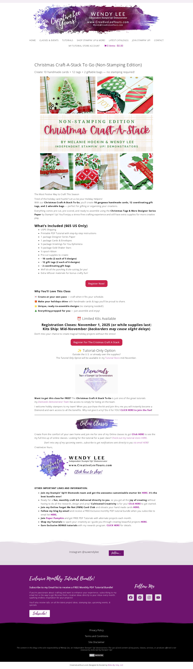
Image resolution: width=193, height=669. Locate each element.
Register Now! (96, 283)
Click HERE (138, 434)
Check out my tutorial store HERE (129, 437)
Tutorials (67, 40)
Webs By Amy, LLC (115, 665)
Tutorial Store (112, 357)
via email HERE (140, 442)
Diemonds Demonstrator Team (53, 401)
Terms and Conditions (96, 636)
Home (32, 40)
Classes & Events (49, 40)
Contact (159, 40)
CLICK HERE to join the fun (136, 410)
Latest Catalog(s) (119, 40)
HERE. (144, 521)
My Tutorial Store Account (84, 45)
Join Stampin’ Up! (141, 40)
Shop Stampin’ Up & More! (91, 40)
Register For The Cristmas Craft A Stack (96, 342)
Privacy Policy (96, 630)
